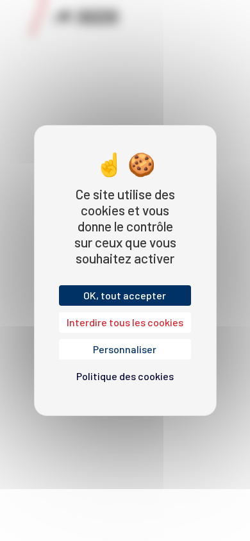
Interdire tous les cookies (125, 322)
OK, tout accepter (124, 295)
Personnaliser (124, 349)
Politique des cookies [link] (125, 376)
